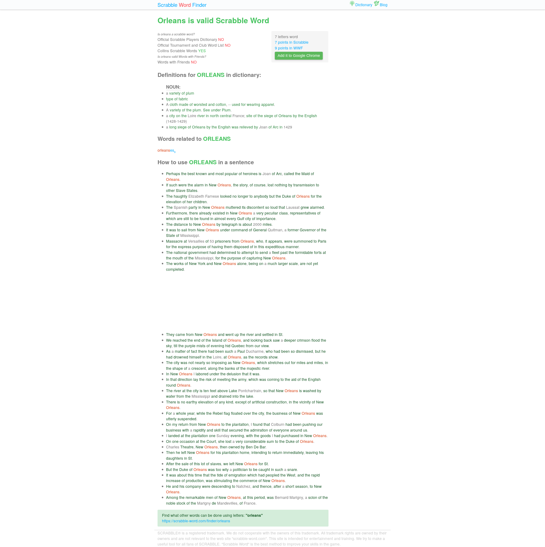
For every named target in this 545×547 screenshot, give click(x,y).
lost (271, 184)
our (257, 345)
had (212, 252)
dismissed (304, 351)
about (247, 224)
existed (219, 213)
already (205, 213)
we (225, 463)
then (223, 446)
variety (175, 93)
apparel (267, 104)
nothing (281, 184)
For (169, 413)
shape (177, 368)
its (244, 207)
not (309, 263)
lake (249, 396)
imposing (219, 362)
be (196, 218)
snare (292, 469)
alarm (199, 184)
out (287, 362)
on (178, 115)
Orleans (285, 115)
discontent (255, 207)
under (216, 109)
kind (229, 401)
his (218, 452)
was (235, 127)
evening (217, 345)
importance (265, 218)
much (272, 263)
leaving (312, 452)
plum (190, 93)
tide (220, 475)
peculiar (271, 213)
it (266, 241)
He (168, 486)
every (231, 218)
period (259, 497)
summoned (303, 241)
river (201, 115)
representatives (303, 213)
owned (234, 446)
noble (170, 503)
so (267, 207)
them (228, 246)
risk (209, 379)
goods (265, 435)
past (284, 252)
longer (243, 196)
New (213, 184)
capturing (254, 258)
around (296, 430)
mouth (177, 258)
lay (195, 379)
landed (174, 435)
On (168, 424)
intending (259, 452)
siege (268, 115)
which (171, 218)
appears (275, 241)
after (277, 486)
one (212, 435)
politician (240, 469)
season (301, 486)
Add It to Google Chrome (299, 55)
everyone (281, 430)
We (169, 340)
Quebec (238, 345)
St (280, 334)
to (317, 184)
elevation (173, 201)
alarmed (317, 207)
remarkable (195, 497)
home (244, 452)
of (183, 93)
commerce (248, 480)
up (237, 334)
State (170, 235)
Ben (249, 446)
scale (293, 263)
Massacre (174, 241)
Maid (305, 173)
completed (175, 269)
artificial (258, 401)
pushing (309, 424)
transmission (304, 184)
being (253, 263)
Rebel (218, 413)
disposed (241, 246)
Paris (322, 241)
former (293, 229)
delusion (234, 373)
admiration (259, 430)
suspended (187, 418)
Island (217, 340)
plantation (240, 424)
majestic (254, 368)
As (168, 351)
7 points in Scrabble (291, 42)
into (235, 396)
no (234, 196)
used (236, 104)
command (239, 229)
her (189, 201)
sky (169, 345)
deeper (290, 340)
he (323, 351)
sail (184, 229)
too (218, 469)
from (192, 229)
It (167, 229)
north (214, 115)
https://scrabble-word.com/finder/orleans (196, 520)
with (185, 430)
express (184, 246)
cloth (174, 104)
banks (230, 368)
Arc (275, 127)
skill (217, 430)
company (193, 486)
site (249, 115)
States (191, 190)
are (179, 218)
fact (194, 351)
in (207, 115)
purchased (290, 435)
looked (225, 196)
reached (179, 340)
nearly (200, 362)
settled (268, 334)
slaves (215, 463)
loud (274, 207)
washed (309, 390)
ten (206, 390)
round (171, 385)
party (193, 207)
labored (202, 373)
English (310, 115)
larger (283, 263)
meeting (224, 379)
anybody (261, 196)
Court (211, 441)
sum (270, 441)
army (242, 379)
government (198, 252)
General (260, 229)
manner (292, 246)
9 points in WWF (289, 47)
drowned (181, 357)
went (229, 334)
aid (293, 379)
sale (185, 463)
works (179, 263)
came (180, 334)
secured (236, 430)
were (182, 184)
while (200, 413)
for (243, 104)
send (264, 252)
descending (221, 486)
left (183, 452)
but (272, 196)
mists (200, 345)
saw (276, 340)
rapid (315, 475)
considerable (255, 441)
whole (181, 413)
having (217, 246)
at (185, 241)
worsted (200, 104)
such (173, 184)
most (219, 173)
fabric (183, 98)
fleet (275, 252)
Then (170, 452)
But (169, 469)
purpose (199, 246)
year (190, 413)
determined (226, 252)
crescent (198, 368)
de (214, 503)
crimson (303, 340)
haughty (180, 196)
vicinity (305, 401)
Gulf (240, 218)
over (247, 413)
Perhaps (173, 173)
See (206, 109)
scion (312, 497)
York (201, 263)
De (256, 446)
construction (276, 401)
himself (195, 357)
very (260, 213)
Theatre (187, 446)
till (175, 345)
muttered (233, 207)
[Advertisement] (247, 302)
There (171, 401)
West (291, 475)
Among (172, 497)
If (167, 184)
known (201, 173)
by (295, 115)
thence (265, 486)
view (265, 345)
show (273, 357)
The (169, 196)
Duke (286, 196)
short (289, 486)
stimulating (223, 480)
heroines (250, 173)
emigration (237, 475)
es (166, 150)
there (193, 213)
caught (264, 469)
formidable (304, 252)
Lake (233, 390)
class (283, 213)
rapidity (199, 430)
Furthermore (176, 213)
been (219, 351)
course (259, 184)
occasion (187, 441)
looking (257, 340)
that (282, 207)
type (169, 98)
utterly (171, 418)
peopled (272, 475)
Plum (226, 109)
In (167, 373)
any (222, 401)
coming (273, 379)
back (268, 340)
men (209, 497)
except (241, 401)
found (204, 218)
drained (225, 396)
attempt (247, 252)
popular (231, 173)
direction (185, 379)
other (170, 190)
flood (315, 340)
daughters (174, 458)
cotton (221, 104)
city (172, 115)
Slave (180, 190)
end (197, 340)
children (200, 201)
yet (315, 263)
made (183, 104)
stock (180, 503)
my (174, 424)
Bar (262, 446)
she (221, 441)
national (180, 252)
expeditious (275, 246)
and (211, 104)
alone (242, 263)
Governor (308, 229)
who (259, 241)
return (183, 424)
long (172, 127)
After (170, 463)
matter (180, 351)
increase (173, 480)
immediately (293, 452)
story (244, 184)
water (170, 396)
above (222, 390)
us (305, 430)
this (261, 246)
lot (203, 463)
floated (236, 413)
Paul (241, 351)
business (280, 413)
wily (225, 469)
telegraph (230, 224)
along (212, 368)
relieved (246, 127)
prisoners (223, 241)
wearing (253, 104)
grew (305, 207)
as (245, 357)
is (260, 173)
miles (267, 224)
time (198, 475)
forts (318, 252)
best (191, 173)
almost (220, 218)
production (195, 480)
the (189, 109)
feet (213, 390)
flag (227, 413)
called (289, 173)
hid (227, 345)
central (225, 115)
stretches (276, 362)
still (186, 218)
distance (181, 224)
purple (190, 345)
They (170, 334)
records (261, 357)
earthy (191, 401)
